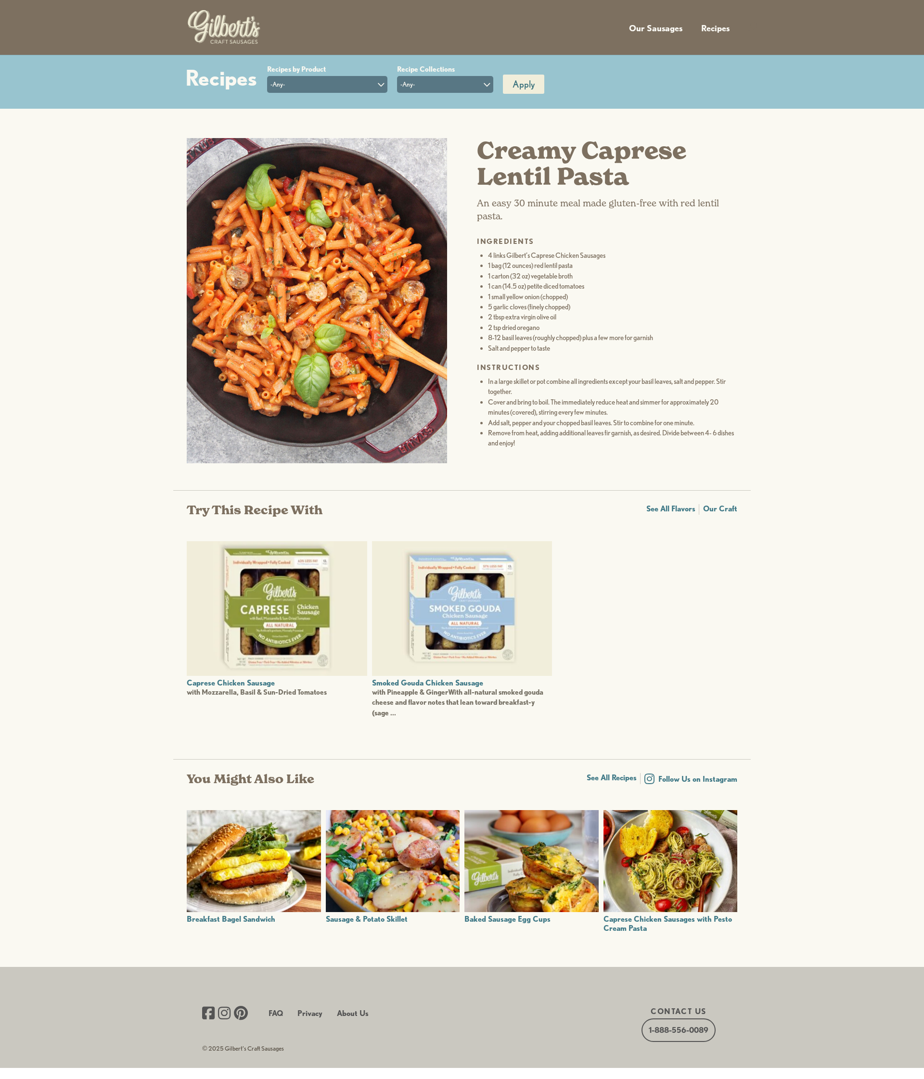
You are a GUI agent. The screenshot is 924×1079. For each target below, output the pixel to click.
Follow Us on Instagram (697, 779)
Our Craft (720, 508)
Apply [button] (524, 84)
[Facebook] (208, 1014)
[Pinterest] (241, 1014)
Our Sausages (655, 28)
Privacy (309, 1013)
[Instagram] (224, 1014)
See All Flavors (670, 508)
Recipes (715, 28)
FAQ (276, 1013)
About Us (353, 1013)
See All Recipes (612, 777)
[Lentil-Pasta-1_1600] (317, 461)
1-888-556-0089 (678, 1030)
